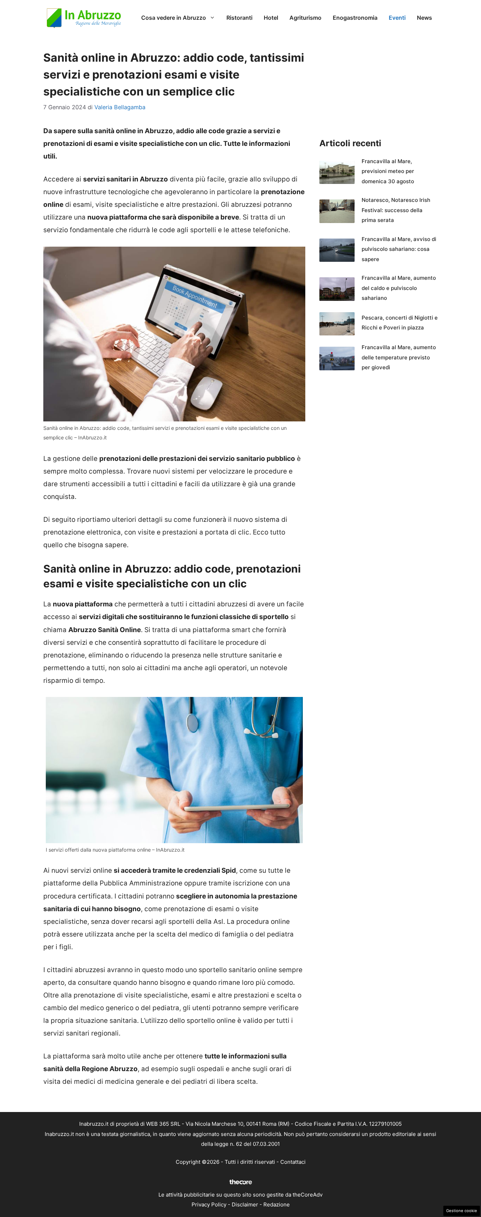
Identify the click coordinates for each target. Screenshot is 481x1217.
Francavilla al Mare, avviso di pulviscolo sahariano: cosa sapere (399, 249)
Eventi (397, 17)
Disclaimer (245, 1204)
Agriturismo (305, 17)
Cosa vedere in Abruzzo (173, 17)
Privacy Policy (209, 1204)
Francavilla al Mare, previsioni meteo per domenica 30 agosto (388, 171)
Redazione (276, 1204)
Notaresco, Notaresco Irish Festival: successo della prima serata (396, 210)
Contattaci (293, 1162)
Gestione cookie (461, 1210)
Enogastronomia (355, 17)
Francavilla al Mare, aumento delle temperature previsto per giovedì (399, 357)
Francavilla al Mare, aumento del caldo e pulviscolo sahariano (399, 287)
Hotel (271, 17)
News (424, 17)
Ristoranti (239, 17)
